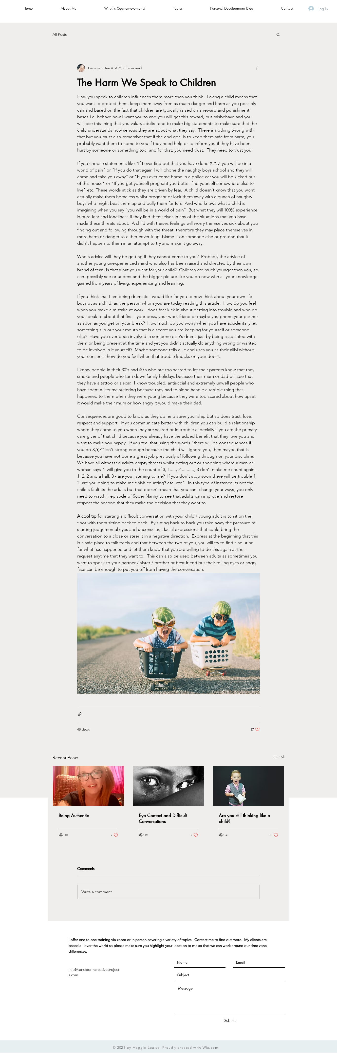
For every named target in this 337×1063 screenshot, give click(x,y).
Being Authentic (74, 815)
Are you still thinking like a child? (244, 818)
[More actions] (257, 68)
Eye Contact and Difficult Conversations (163, 818)
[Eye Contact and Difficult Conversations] (168, 786)
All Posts (60, 34)
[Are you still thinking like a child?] (248, 786)
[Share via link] (79, 714)
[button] (278, 34)
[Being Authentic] (88, 786)
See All (279, 757)
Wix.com (210, 1047)
